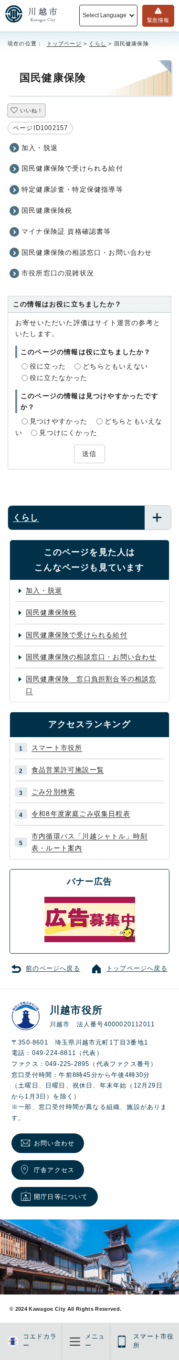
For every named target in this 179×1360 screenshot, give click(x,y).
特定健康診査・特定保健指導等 (72, 189)
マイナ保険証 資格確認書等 (66, 231)
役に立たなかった (59, 377)
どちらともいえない (115, 366)
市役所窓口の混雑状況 (57, 273)
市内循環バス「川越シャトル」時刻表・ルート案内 (89, 842)
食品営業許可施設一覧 (68, 769)
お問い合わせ (54, 1143)
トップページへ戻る (137, 968)
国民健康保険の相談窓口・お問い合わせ (86, 252)
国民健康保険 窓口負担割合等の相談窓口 (91, 685)
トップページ (64, 43)
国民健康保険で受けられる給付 (72, 168)
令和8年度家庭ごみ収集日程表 (81, 813)
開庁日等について (61, 1196)
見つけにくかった (68, 432)
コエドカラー (40, 1341)
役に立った (48, 366)
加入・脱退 (39, 148)
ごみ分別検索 (53, 791)
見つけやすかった (59, 421)
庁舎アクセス (54, 1170)
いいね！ (31, 110)
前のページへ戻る (53, 968)
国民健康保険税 (46, 210)
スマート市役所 (57, 747)
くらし (97, 43)
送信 (89, 453)
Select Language (104, 15)
